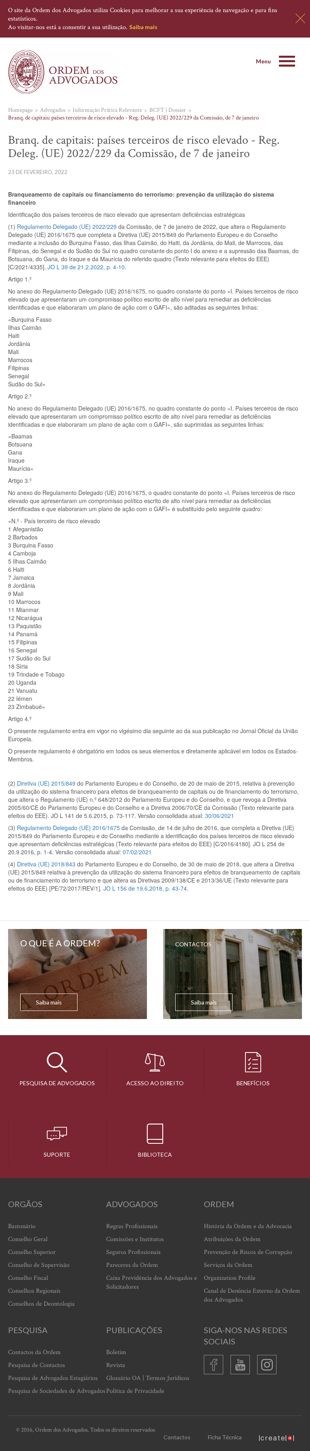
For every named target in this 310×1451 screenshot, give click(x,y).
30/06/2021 (219, 815)
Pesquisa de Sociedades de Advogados (56, 1391)
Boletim (116, 1352)
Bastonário (22, 1226)
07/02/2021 (137, 852)
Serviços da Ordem (228, 1265)
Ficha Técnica (225, 1437)
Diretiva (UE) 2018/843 (46, 864)
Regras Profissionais (132, 1226)
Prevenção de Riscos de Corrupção (248, 1252)
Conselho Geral (28, 1239)
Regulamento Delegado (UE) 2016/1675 (68, 828)
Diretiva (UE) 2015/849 (46, 783)
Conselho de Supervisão (38, 1265)
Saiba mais (143, 26)
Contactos (177, 1437)
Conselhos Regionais (34, 1291)
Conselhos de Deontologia (41, 1304)
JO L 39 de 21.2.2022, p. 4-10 (86, 267)
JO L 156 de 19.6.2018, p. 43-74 (145, 888)
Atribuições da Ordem (232, 1239)
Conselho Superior (32, 1252)
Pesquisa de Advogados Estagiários (53, 1378)
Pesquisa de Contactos (36, 1365)
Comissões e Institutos (135, 1239)
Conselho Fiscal (28, 1278)
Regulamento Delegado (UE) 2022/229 (67, 226)
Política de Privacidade (135, 1391)
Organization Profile (230, 1278)
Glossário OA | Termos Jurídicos (147, 1378)
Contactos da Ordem (34, 1352)
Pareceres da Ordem (132, 1265)
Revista (115, 1365)
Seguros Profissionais (133, 1252)
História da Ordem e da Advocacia (248, 1226)
